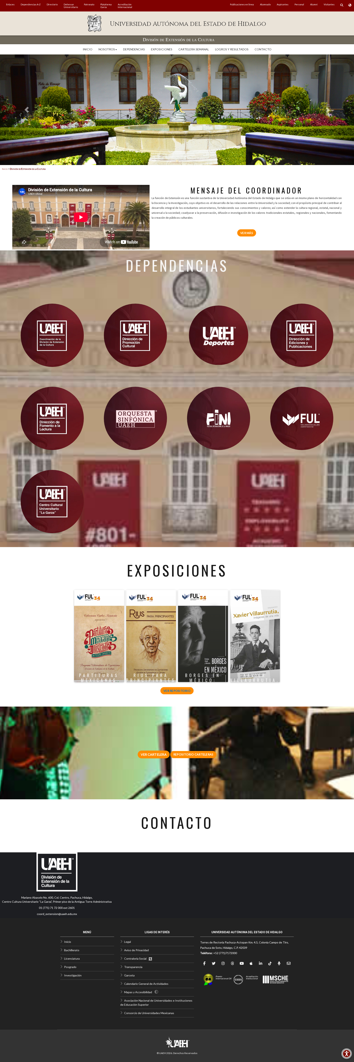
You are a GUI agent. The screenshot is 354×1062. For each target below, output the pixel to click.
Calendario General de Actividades (146, 983)
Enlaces (10, 4)
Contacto (263, 49)
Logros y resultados (231, 49)
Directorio (52, 4)
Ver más (246, 233)
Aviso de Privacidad (136, 950)
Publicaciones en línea (242, 4)
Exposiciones (161, 49)
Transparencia (133, 967)
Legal (127, 941)
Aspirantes (282, 4)
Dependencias (134, 49)
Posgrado (70, 967)
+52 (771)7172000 (225, 953)
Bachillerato (71, 950)
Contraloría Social (136, 958)
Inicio (87, 49)
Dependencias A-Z (31, 4)
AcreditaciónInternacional (125, 5)
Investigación (73, 975)
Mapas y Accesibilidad (138, 992)
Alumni (314, 4)
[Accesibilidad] (346, 1053)
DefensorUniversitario (71, 5)
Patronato (89, 4)
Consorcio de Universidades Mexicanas (149, 1013)
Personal (299, 4)
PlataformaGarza (106, 5)
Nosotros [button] (107, 49)
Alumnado (265, 4)
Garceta (129, 975)
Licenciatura (72, 958)
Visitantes (329, 4)
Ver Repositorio (177, 690)
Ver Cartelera (154, 754)
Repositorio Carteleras (193, 754)
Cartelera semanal (193, 49)
